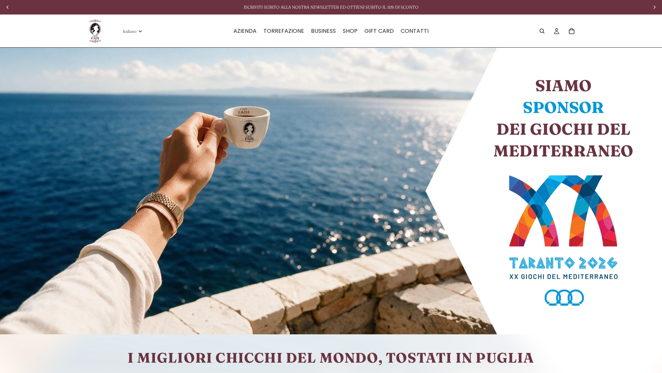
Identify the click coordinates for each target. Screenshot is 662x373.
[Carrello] (571, 31)
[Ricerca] (542, 31)
